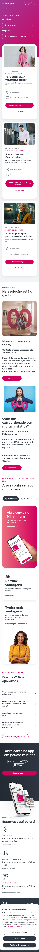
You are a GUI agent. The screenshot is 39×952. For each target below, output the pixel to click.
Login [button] (29, 4)
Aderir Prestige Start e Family (18, 183)
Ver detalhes (19, 111)
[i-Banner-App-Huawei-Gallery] (18, 765)
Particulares (5, 9)
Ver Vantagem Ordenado (15, 624)
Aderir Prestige (18, 262)
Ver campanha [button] (10, 378)
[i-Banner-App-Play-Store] (24, 761)
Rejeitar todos (19, 939)
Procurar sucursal (9, 869)
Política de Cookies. (14, 927)
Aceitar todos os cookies (19, 945)
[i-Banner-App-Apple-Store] (12, 761)
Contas (14, 9)
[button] (8, 4)
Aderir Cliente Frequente (18, 105)
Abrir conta (11, 527)
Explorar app (18, 773)
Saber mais (9, 595)
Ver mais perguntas (13, 736)
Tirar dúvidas (7, 845)
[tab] (11, 498)
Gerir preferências (19, 932)
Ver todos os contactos (11, 893)
